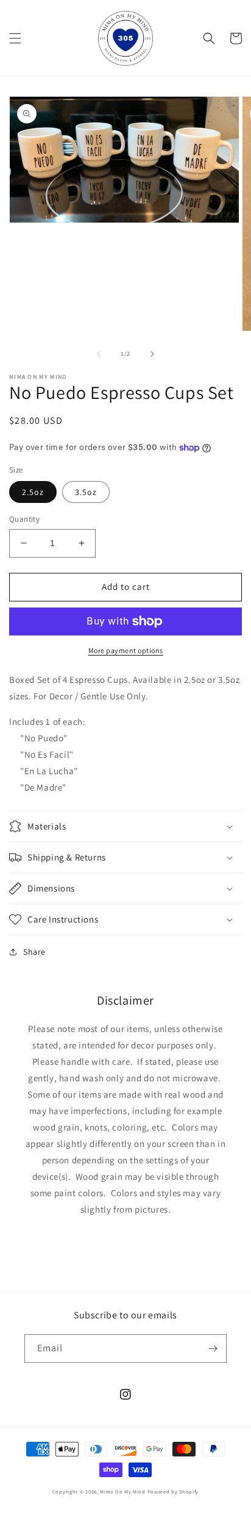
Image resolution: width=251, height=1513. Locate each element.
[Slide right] (152, 354)
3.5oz (86, 491)
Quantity (24, 519)
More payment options (125, 650)
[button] (15, 38)
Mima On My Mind (123, 1491)
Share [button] (34, 951)
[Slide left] (98, 354)
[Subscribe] (212, 1348)
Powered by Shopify (173, 1491)
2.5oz (33, 491)
